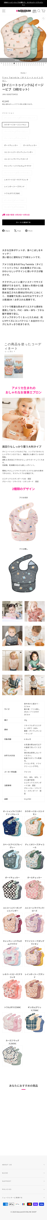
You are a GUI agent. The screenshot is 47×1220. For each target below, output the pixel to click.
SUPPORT (6, 1181)
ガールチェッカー (30, 145)
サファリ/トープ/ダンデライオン (17, 172)
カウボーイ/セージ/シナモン (15, 124)
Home (23, 73)
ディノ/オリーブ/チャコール (15, 138)
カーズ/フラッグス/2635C (14, 207)
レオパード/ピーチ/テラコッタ (16, 179)
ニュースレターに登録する (12, 1198)
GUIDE (5, 1173)
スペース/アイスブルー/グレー (16, 131)
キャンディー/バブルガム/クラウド (17, 166)
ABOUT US (7, 1165)
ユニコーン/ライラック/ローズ (16, 159)
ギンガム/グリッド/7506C (14, 200)
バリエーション (8, 113)
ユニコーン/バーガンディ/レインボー (18, 152)
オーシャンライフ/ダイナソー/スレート (19, 117)
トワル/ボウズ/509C (12, 193)
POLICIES (6, 1189)
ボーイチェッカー (11, 145)
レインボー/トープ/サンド (14, 186)
